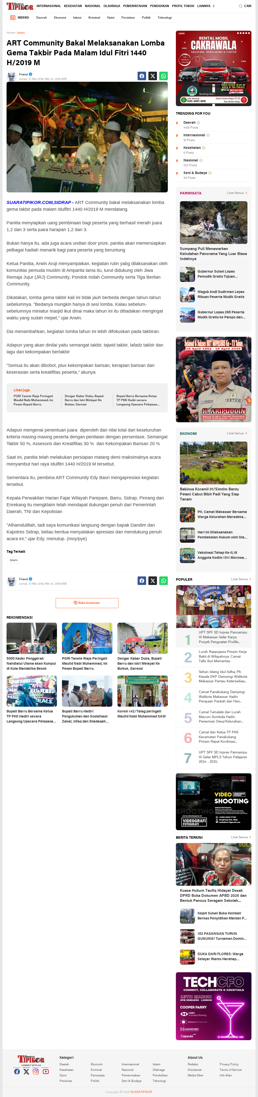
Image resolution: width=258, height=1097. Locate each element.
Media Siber (195, 1075)
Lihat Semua (235, 193)
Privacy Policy (229, 1064)
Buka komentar (89, 603)
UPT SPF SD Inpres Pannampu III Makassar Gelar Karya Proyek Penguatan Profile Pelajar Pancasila (223, 638)
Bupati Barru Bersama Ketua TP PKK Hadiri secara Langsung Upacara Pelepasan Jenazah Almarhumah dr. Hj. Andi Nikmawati (137, 401)
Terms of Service (231, 1070)
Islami (77, 17)
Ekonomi (60, 17)
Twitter (26, 1077)
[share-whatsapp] (163, 76)
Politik (146, 17)
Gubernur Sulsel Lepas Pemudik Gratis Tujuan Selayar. (216, 274)
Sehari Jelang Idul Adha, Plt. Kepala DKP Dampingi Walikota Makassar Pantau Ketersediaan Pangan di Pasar (223, 677)
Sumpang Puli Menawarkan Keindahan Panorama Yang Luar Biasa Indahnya (213, 254)
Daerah (41, 17)
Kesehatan (73, 6)
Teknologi (165, 17)
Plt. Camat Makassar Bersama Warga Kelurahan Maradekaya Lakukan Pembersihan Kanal (222, 515)
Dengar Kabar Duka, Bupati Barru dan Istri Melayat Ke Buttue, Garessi (84, 400)
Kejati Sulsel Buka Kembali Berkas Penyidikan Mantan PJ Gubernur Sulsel (222, 916)
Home (11, 32)
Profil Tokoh (183, 6)
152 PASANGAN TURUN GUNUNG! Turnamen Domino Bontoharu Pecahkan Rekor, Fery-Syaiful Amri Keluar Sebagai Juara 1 (222, 937)
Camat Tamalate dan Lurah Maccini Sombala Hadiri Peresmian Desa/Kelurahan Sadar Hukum (220, 717)
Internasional (49, 6)
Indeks (23, 17)
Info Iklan (226, 1075)
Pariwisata (98, 1075)
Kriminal (94, 17)
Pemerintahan (135, 6)
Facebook (17, 1077)
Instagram (36, 1077)
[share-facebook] (142, 76)
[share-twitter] (152, 76)
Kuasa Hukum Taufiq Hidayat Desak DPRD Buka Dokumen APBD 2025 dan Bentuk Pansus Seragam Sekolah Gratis (213, 896)
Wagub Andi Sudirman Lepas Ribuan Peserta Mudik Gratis (221, 294)
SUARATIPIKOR (141, 1092)
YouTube (45, 1077)
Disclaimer (195, 1070)
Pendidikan (159, 6)
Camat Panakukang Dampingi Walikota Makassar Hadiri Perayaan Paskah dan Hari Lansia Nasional (222, 697)
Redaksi (193, 1064)
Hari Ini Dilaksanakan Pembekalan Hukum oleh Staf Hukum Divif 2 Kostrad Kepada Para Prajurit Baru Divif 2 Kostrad (222, 535)
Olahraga (112, 6)
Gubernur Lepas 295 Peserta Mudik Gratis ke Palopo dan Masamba (221, 315)
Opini (110, 17)
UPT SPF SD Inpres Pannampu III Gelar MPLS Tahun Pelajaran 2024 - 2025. (223, 757)
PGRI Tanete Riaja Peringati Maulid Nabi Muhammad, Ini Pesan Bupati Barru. (33, 400)
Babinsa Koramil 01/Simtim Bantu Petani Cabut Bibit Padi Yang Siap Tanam (209, 494)
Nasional (93, 6)
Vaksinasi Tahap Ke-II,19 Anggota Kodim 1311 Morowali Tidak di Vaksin (222, 556)
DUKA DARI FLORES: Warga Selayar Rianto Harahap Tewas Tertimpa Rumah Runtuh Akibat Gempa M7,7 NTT (220, 957)
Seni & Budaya (195, 173)
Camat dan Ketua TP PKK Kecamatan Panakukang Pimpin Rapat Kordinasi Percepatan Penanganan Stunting (219, 737)
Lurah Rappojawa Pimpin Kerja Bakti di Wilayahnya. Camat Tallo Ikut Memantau (223, 656)
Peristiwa (128, 17)
